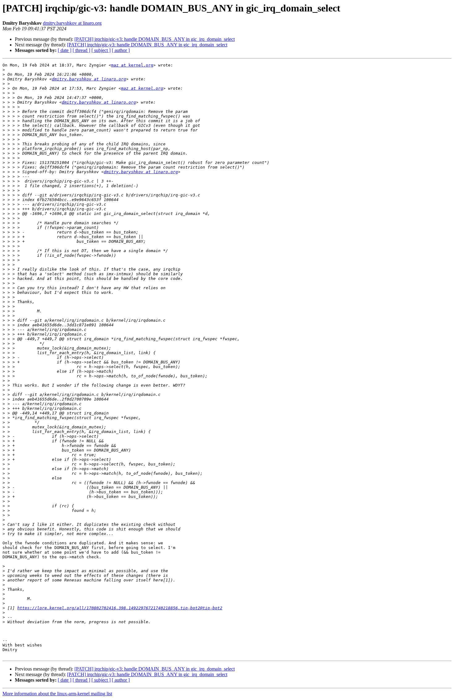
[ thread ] (81, 50)
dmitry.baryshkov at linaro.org (72, 23)
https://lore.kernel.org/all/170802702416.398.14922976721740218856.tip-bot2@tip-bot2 (119, 608)
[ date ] (64, 50)
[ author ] (121, 50)
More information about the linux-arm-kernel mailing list (57, 693)
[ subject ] (101, 50)
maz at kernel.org (132, 65)
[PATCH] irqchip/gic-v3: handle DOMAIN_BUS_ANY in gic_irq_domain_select (154, 39)
